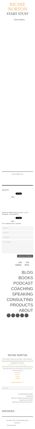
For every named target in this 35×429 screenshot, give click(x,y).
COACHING (22, 288)
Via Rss (27, 263)
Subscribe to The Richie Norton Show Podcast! (22, 398)
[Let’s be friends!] (9, 315)
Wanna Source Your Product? (26, 400)
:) (20, 423)
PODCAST (23, 283)
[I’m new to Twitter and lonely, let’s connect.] (13, 315)
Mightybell (5, 190)
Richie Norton (17, 7)
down (16, 412)
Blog (27, 272)
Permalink (5, 214)
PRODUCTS (21, 305)
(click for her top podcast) (17, 365)
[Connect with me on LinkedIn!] (22, 315)
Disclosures (17, 423)
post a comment (16, 223)
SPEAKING (22, 294)
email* (5, 232)
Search (5, 388)
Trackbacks (12, 214)
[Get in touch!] (26, 315)
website (6, 237)
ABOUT (26, 310)
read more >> (17, 382)
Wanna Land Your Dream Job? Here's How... (22, 402)
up (16, 410)
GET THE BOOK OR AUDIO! (25, 394)
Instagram (17, 372)
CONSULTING (20, 299)
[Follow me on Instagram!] (18, 315)
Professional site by (11, 425)
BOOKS (25, 278)
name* (5, 228)
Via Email (18, 263)
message (7, 242)
